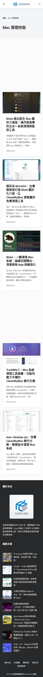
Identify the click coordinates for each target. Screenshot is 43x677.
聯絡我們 (26, 662)
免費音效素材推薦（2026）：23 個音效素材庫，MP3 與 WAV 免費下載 (25, 607)
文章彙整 (17, 662)
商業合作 (35, 662)
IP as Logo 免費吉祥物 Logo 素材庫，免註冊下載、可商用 (25, 557)
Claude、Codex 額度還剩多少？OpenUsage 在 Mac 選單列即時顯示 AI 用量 (25, 569)
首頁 (4, 18)
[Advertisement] (21, 65)
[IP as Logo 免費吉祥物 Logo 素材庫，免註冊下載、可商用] (7, 557)
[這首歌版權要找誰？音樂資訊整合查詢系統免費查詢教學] (7, 582)
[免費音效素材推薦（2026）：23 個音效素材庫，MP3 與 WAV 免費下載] (7, 607)
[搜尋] (39, 4)
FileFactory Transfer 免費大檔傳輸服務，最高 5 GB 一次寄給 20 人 (25, 635)
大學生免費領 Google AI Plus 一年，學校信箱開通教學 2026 (25, 594)
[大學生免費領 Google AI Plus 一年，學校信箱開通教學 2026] (7, 594)
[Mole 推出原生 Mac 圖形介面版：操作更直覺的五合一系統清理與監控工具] (21, 102)
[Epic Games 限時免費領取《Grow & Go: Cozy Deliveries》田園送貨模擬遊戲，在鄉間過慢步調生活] (7, 619)
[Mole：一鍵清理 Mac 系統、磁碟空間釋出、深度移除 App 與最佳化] (21, 241)
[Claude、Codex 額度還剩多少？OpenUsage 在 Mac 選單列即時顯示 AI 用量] (7, 569)
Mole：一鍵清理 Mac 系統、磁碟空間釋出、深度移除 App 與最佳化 (21, 260)
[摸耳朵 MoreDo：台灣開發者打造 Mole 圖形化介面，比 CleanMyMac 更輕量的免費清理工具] (21, 170)
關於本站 (8, 662)
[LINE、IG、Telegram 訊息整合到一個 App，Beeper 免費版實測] (7, 647)
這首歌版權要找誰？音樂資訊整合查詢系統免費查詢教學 (24, 582)
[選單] (4, 4)
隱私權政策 (21, 666)
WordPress (28, 674)
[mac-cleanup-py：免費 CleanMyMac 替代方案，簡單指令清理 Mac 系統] (21, 421)
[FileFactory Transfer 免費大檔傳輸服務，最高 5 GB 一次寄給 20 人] (7, 635)
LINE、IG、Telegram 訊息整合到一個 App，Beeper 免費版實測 (25, 647)
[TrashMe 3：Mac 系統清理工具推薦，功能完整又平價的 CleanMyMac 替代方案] (21, 353)
